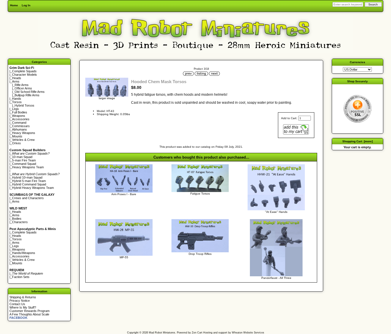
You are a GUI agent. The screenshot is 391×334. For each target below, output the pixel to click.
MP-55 (124, 257)
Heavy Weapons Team (28, 167)
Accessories (20, 119)
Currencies (357, 62)
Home (14, 5)
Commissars (21, 126)
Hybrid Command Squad (29, 184)
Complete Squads (24, 71)
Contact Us (17, 304)
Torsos (17, 102)
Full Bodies (19, 112)
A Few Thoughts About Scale (29, 314)
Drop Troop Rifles (200, 253)
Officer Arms (23, 88)
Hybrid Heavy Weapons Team (33, 187)
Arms (15, 201)
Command (19, 122)
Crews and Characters (28, 198)
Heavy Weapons (23, 133)
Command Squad (24, 163)
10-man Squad (22, 157)
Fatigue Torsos (200, 193)
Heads (16, 78)
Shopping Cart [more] (357, 141)
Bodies (16, 218)
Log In (26, 5)
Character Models (24, 74)
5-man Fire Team (24, 160)
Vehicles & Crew (23, 139)
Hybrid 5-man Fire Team (29, 181)
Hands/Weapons (23, 253)
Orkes (16, 143)
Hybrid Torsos (24, 105)
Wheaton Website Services (248, 332)
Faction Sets (20, 277)
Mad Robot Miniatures (162, 332)
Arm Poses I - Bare (123, 194)
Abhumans (19, 129)
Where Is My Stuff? (22, 307)
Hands (16, 98)
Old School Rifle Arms (30, 91)
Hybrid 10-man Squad (27, 177)
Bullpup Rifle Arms (27, 95)
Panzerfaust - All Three (276, 277)
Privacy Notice (19, 300)
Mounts (17, 136)
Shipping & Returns (22, 297)
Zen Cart (197, 332)
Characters (20, 222)
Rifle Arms (22, 85)
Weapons (18, 115)
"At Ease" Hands (276, 211)
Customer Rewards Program (29, 311)
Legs (15, 109)
